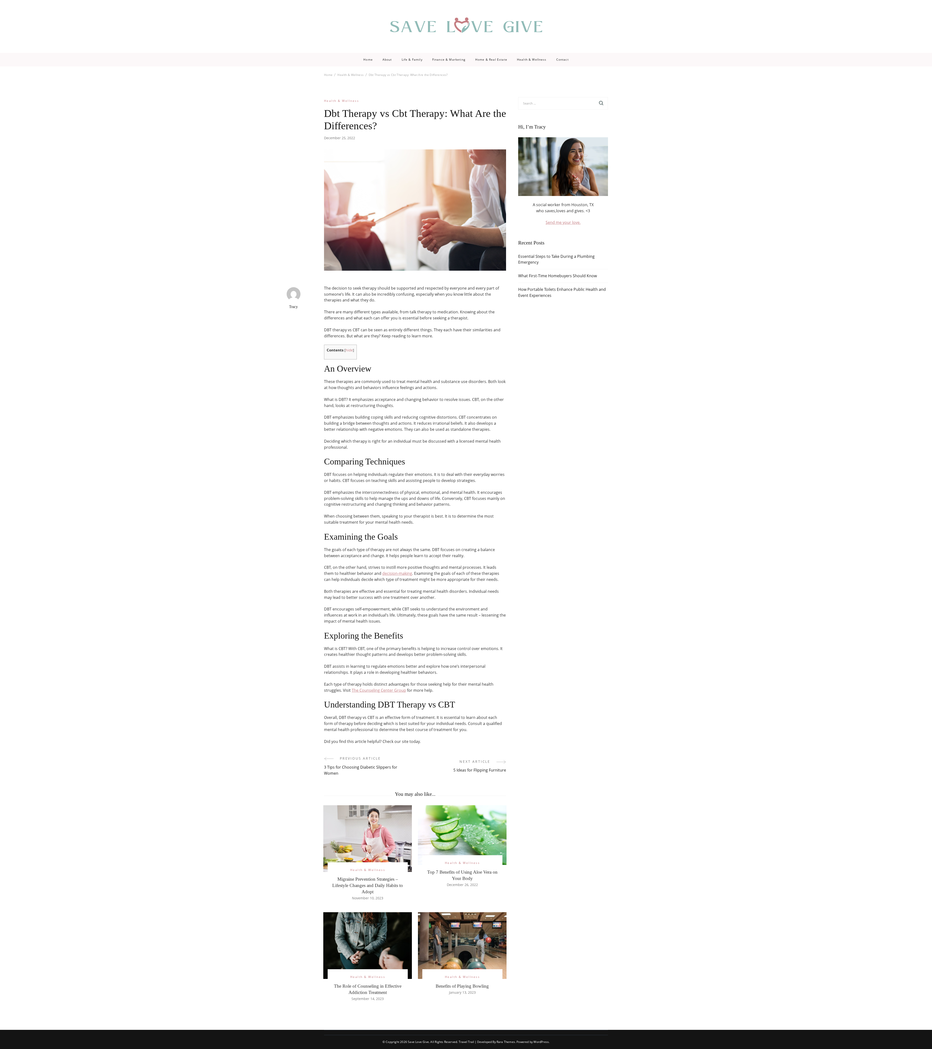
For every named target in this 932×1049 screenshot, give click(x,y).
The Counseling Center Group (379, 690)
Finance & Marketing (449, 59)
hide (349, 350)
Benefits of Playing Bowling (462, 986)
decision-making (397, 573)
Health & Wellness (532, 59)
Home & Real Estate (491, 59)
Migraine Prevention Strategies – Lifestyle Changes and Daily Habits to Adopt (367, 885)
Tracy (293, 307)
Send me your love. (563, 222)
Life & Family (412, 59)
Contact (562, 59)
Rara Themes (506, 1042)
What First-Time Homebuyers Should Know (557, 275)
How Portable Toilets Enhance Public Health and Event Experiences (562, 292)
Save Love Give (418, 1042)
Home (368, 59)
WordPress (541, 1042)
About (387, 59)
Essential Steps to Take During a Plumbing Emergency (556, 259)
